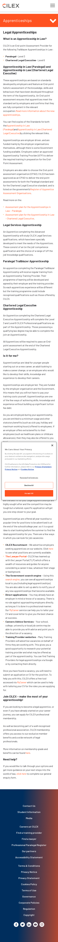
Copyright (29, 914)
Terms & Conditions (29, 865)
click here (21, 773)
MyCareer (14, 610)
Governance (29, 896)
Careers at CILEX (29, 826)
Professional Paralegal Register (29, 845)
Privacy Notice (29, 871)
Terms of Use (29, 890)
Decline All (29, 485)
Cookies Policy (29, 884)
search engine (12, 579)
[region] (28, 471)
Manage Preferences (29, 477)
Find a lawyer (29, 838)
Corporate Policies (29, 902)
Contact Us (29, 805)
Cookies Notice (27, 469)
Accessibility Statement (29, 857)
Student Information (29, 811)
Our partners (29, 851)
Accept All (29, 493)
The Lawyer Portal (15, 556)
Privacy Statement (29, 878)
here (51, 548)
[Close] (52, 445)
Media (29, 818)
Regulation (29, 908)
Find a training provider (29, 832)
